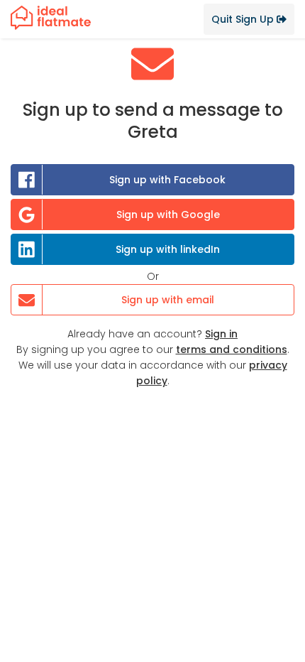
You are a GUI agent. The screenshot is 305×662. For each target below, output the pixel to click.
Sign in (221, 334)
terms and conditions (231, 349)
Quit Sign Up (244, 19)
